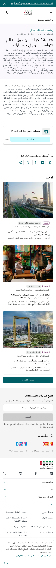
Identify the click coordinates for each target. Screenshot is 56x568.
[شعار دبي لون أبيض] (46, 465)
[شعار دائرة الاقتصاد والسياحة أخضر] (28, 12)
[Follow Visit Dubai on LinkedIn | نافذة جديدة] (51, 473)
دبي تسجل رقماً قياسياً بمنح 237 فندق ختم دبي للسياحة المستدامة (31, 362)
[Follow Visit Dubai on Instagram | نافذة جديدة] (20, 473)
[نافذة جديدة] (50, 162)
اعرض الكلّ (29, 380)
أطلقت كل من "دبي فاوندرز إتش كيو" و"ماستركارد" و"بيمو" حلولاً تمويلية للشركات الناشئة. (30, 296)
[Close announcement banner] (4, 3)
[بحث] (6, 12)
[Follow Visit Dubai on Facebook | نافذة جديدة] (35, 473)
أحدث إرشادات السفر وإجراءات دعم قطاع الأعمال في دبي (31, 3)
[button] (9, 563)
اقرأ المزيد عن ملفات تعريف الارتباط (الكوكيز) (33, 555)
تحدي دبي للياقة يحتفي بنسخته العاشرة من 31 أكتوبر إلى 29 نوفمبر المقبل (28, 233)
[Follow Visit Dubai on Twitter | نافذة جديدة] (4, 473)
